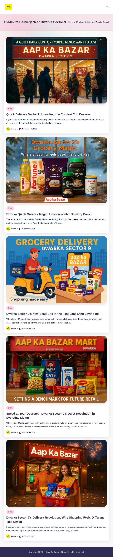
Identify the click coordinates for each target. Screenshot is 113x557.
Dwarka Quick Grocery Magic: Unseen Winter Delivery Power (49, 214)
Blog (10, 109)
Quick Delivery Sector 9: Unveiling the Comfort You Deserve (48, 114)
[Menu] (107, 7)
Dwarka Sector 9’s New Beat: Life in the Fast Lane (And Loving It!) (52, 313)
